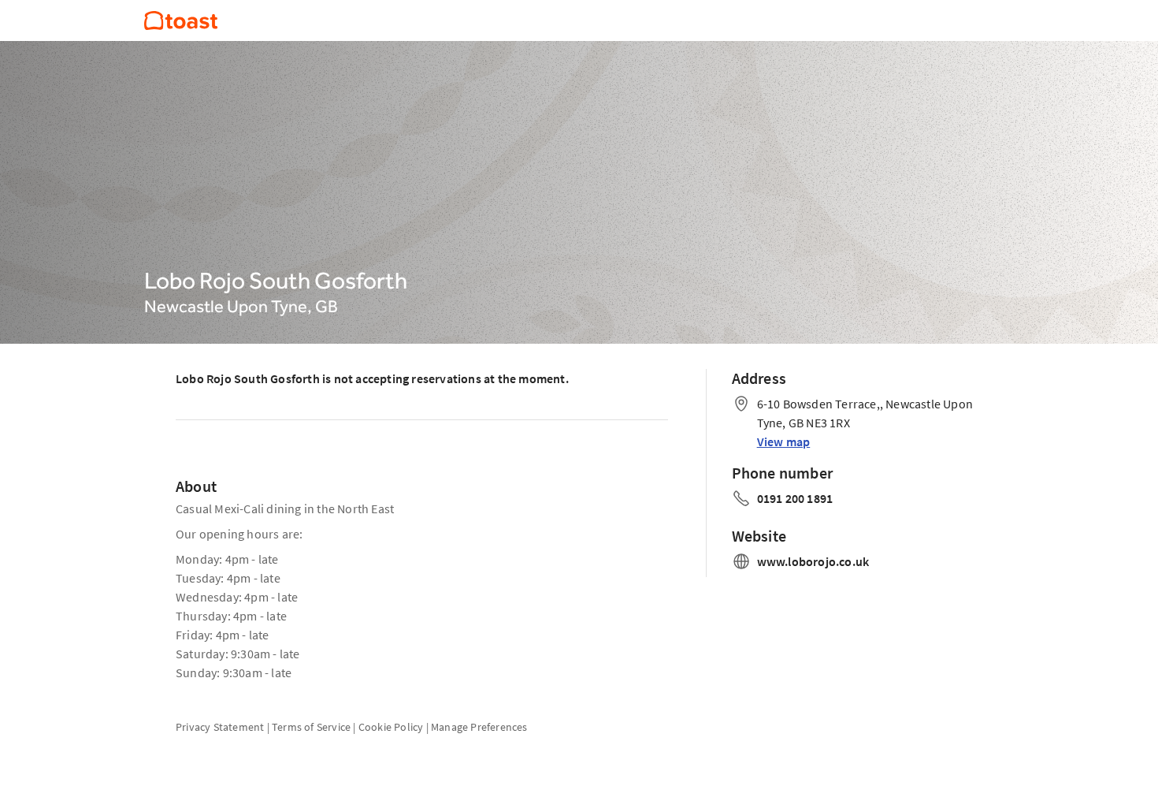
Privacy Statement (220, 727)
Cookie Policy (391, 727)
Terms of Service (311, 727)
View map (784, 441)
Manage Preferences (479, 727)
